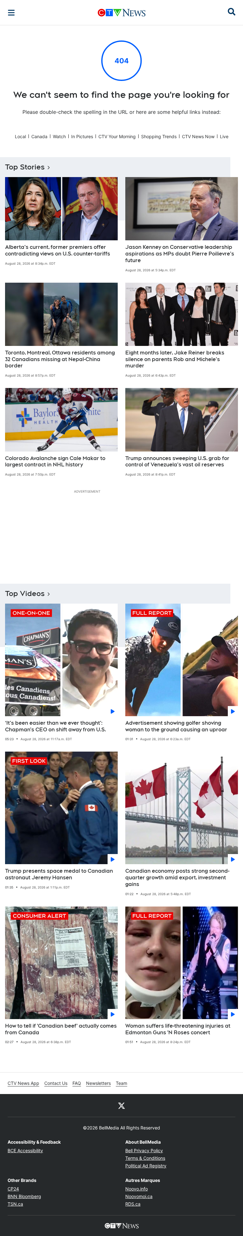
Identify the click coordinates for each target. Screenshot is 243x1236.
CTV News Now (198, 136)
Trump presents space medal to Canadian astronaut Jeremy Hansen (59, 874)
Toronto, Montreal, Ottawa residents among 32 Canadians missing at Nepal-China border (60, 359)
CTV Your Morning (117, 136)
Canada (39, 136)
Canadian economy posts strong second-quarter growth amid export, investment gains (177, 877)
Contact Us (55, 1083)
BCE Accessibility (25, 1150)
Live (224, 136)
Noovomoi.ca (139, 1196)
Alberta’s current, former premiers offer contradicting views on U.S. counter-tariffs (57, 250)
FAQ (76, 1083)
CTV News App (23, 1083)
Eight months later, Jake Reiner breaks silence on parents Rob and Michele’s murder (174, 359)
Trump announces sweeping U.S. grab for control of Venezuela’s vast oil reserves (177, 461)
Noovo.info (136, 1188)
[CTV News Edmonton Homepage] (122, 12)
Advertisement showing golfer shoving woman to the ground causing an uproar (176, 726)
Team (121, 1083)
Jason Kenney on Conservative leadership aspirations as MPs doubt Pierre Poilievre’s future (179, 253)
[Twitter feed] (121, 1105)
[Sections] (11, 12)
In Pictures (82, 136)
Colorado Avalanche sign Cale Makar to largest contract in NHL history (55, 461)
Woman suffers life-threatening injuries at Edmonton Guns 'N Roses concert (177, 1029)
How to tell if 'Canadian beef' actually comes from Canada (61, 1029)
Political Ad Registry (145, 1165)
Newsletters (98, 1083)
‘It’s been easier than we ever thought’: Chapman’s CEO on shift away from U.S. (55, 726)
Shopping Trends (159, 136)
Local (20, 136)
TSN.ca (15, 1204)
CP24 (13, 1188)
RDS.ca (132, 1204)
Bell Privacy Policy (144, 1150)
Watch (59, 136)
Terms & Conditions (145, 1158)
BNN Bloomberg (24, 1196)
